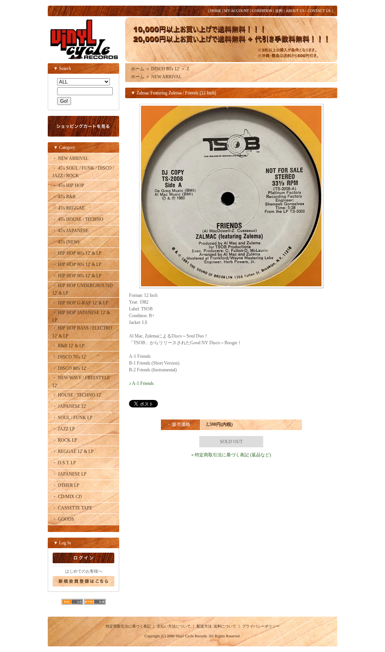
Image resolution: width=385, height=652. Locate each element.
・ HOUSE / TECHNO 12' (77, 395)
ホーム (137, 68)
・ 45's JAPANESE (70, 230)
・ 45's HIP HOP (68, 185)
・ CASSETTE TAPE (72, 508)
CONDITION (262, 11)
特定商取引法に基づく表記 (128, 626)
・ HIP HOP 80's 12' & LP (77, 253)
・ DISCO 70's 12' (69, 357)
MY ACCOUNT (236, 11)
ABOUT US (295, 11)
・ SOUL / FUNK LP (72, 417)
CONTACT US (319, 11)
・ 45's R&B (64, 196)
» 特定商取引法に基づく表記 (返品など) (231, 454)
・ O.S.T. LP (64, 462)
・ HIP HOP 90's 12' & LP (77, 264)
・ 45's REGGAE (68, 208)
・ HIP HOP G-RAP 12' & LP (80, 302)
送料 (279, 11)
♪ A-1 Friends (141, 383)
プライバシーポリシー (261, 626)
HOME (215, 11)
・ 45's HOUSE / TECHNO (77, 219)
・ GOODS (63, 519)
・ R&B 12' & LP (68, 345)
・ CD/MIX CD (67, 496)
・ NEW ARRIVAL (70, 158)
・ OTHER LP (65, 485)
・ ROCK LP (64, 440)
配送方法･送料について (216, 626)
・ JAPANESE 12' (69, 406)
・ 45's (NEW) (65, 242)
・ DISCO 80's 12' (69, 368)
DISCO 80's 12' (165, 68)
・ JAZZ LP (63, 429)
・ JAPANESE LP (69, 474)
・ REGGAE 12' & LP (73, 451)
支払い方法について (174, 626)
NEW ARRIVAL (166, 76)
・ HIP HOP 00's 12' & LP (77, 275)
